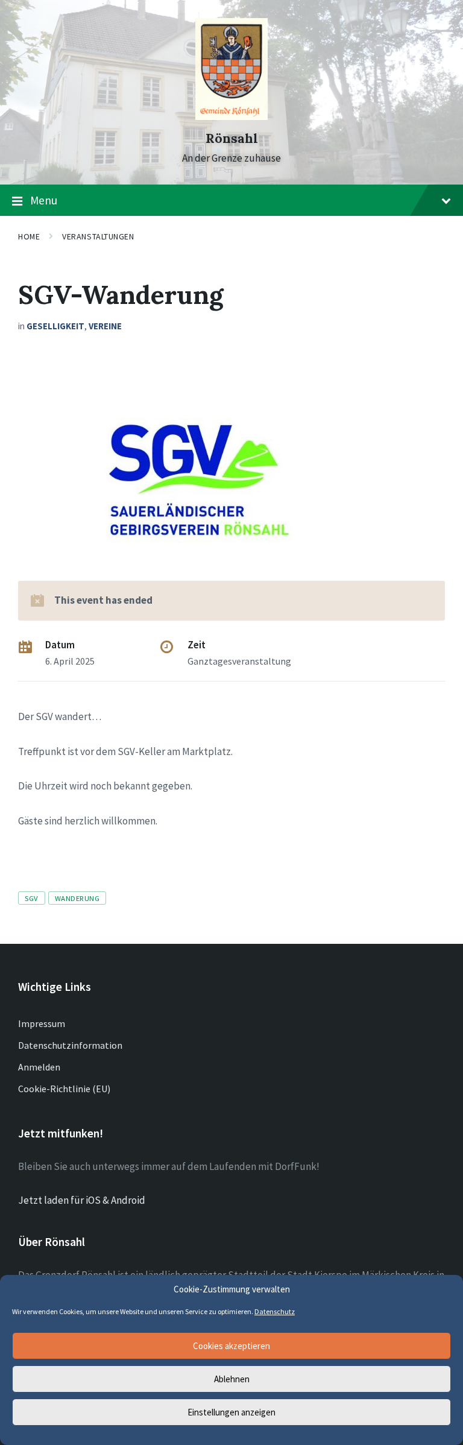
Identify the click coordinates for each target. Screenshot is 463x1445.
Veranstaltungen (98, 236)
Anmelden (39, 1067)
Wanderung (77, 898)
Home (29, 236)
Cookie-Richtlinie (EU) (64, 1089)
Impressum (41, 1023)
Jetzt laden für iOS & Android (81, 1200)
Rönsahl (232, 138)
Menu (43, 200)
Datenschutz (274, 1311)
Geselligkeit (55, 326)
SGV (32, 898)
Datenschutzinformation (70, 1045)
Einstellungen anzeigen (231, 1412)
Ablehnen (232, 1379)
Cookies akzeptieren (231, 1346)
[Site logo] (231, 116)
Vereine (105, 326)
